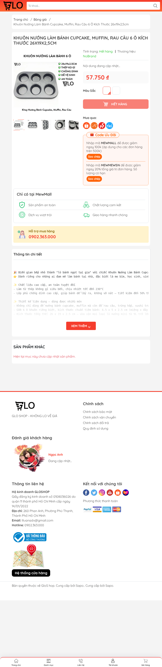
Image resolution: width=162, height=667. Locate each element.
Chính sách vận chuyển (99, 417)
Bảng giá (40, 19)
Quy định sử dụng (95, 428)
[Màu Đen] (107, 91)
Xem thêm (79, 326)
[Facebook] (86, 492)
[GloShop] (13, 5)
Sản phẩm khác (29, 346)
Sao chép (94, 156)
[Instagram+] (102, 492)
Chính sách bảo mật (97, 412)
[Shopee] (118, 492)
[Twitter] (94, 492)
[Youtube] (110, 492)
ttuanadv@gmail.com (37, 520)
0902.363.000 (42, 236)
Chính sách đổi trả (96, 423)
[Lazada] (125, 492)
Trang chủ (20, 19)
